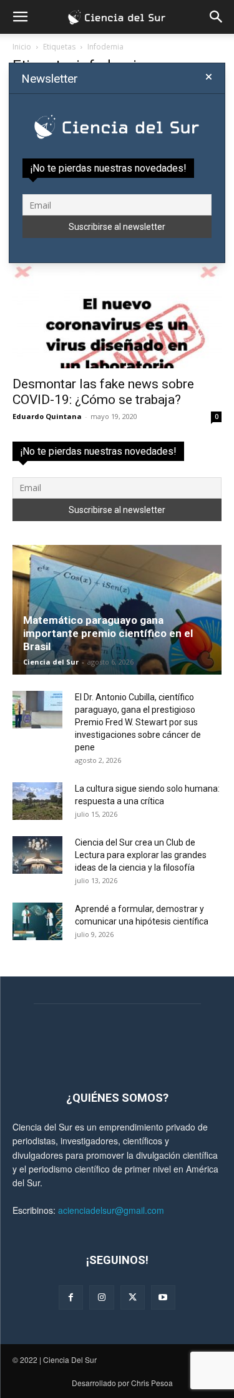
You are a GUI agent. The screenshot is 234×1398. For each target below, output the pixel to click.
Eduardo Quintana (47, 416)
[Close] (208, 77)
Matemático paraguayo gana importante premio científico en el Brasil (108, 633)
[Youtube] (163, 1297)
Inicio (21, 46)
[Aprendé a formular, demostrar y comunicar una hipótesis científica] (37, 921)
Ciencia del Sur (51, 661)
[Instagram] (101, 1297)
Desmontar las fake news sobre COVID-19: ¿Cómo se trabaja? (103, 391)
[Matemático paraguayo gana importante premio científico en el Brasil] (117, 610)
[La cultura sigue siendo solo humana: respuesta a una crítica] (37, 801)
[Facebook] (71, 1297)
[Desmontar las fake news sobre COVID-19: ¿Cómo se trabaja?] (117, 316)
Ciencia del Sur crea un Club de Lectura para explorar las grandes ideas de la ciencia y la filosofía (141, 854)
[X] (132, 1297)
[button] (20, 17)
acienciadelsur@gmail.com (111, 1210)
